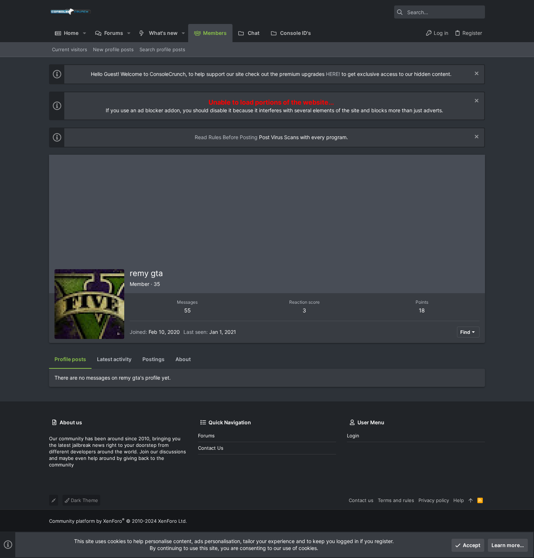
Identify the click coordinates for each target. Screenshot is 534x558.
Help (458, 500)
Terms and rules (396, 500)
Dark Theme (83, 500)
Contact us (210, 448)
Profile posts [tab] (70, 359)
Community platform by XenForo (118, 521)
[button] (84, 33)
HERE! (333, 74)
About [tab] (183, 359)
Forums (206, 435)
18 (422, 310)
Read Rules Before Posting (226, 137)
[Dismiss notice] (476, 74)
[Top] (470, 500)
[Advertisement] (267, 209)
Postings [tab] (153, 359)
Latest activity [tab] (114, 359)
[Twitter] (481, 520)
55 (187, 310)
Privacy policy (433, 500)
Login (353, 435)
